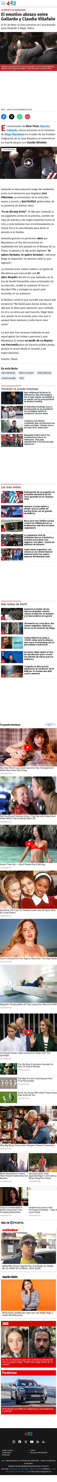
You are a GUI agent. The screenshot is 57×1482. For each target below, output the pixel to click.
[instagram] (13, 1442)
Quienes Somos (7, 1450)
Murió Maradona (44, 373)
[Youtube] (31, 1442)
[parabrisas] (28, 1373)
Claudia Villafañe (9, 378)
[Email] (27, 116)
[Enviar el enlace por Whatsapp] (19, 116)
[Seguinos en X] (25, 1442)
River (22, 378)
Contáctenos (6, 1453)
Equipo (32, 1450)
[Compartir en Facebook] (3, 116)
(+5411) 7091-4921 (21, 1472)
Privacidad (6, 1455)
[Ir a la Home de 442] (11, 4)
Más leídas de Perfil (14, 604)
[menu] (3, 3)
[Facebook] (19, 1442)
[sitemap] (43, 1442)
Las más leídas (11, 487)
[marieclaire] (28, 1277)
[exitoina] (28, 1231)
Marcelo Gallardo (26, 373)
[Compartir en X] (11, 116)
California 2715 (15, 1469)
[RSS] (38, 1442)
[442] (28, 1434)
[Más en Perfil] (16, 1223)
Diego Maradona (14, 134)
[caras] (28, 1324)
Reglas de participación (38, 1453)
